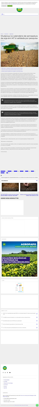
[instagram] (5, 372)
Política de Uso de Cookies (17, 405)
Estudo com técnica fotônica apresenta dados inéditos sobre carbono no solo (29, 195)
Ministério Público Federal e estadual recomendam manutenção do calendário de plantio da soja (10, 189)
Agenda (5, 387)
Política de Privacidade (25, 405)
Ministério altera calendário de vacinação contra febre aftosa (12, 71)
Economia (6, 384)
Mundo (5, 386)
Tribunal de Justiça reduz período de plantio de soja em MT (11, 69)
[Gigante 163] (19, 11)
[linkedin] (7, 372)
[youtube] (9, 372)
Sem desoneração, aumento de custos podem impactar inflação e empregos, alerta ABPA (10, 195)
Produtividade (6, 379)
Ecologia (5, 381)
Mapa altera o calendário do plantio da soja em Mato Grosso (12, 68)
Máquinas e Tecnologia (8, 383)
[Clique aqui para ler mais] (28, 187)
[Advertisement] (19, 24)
